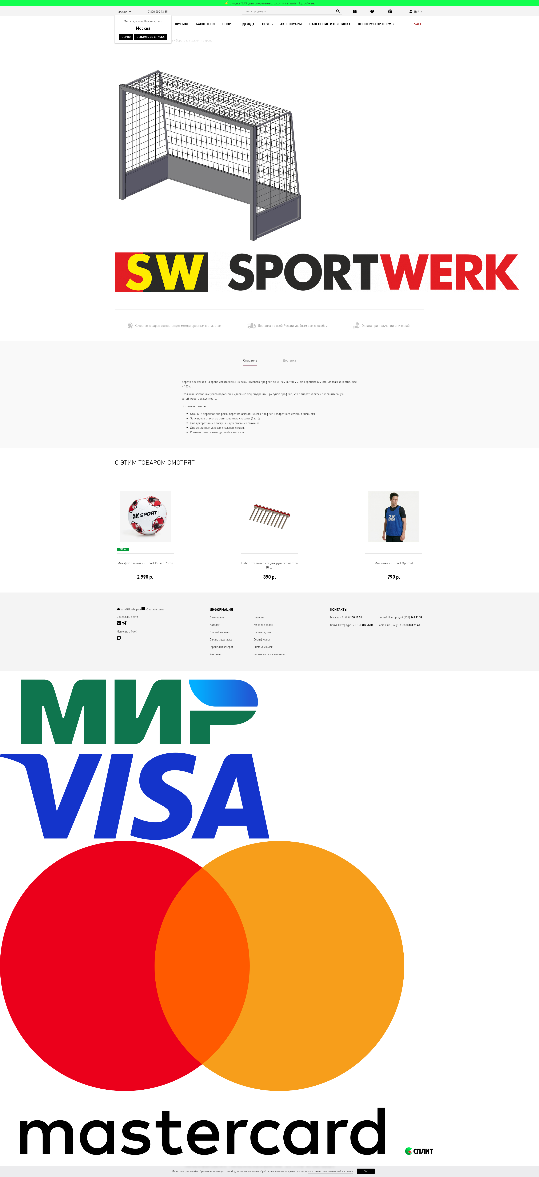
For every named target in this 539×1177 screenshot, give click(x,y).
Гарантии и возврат (221, 647)
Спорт (227, 24)
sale (418, 24)
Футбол (181, 24)
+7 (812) (362, 625)
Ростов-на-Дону (388, 625)
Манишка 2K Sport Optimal (394, 570)
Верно (126, 37)
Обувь (267, 24)
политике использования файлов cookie (330, 1171)
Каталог (214, 624)
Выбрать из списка (150, 37)
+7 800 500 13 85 (157, 11)
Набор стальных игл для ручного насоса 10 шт (269, 570)
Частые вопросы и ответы (269, 654)
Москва (334, 617)
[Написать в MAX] (119, 639)
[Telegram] (124, 624)
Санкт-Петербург (340, 625)
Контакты (215, 654)
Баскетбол (205, 24)
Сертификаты (261, 639)
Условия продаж (263, 624)
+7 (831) (411, 617)
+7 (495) (351, 617)
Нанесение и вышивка (330, 24)
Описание (250, 360)
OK (366, 1171)
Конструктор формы (376, 24)
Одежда (247, 24)
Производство (262, 632)
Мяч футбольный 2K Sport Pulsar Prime (145, 570)
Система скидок (262, 647)
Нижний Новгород (389, 617)
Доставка (289, 360)
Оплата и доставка (221, 639)
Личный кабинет (220, 632)
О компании (217, 617)
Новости (258, 617)
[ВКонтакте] (119, 624)
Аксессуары (291, 24)
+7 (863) (409, 625)
